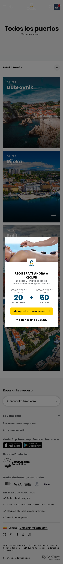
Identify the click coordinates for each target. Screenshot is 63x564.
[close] (53, 242)
